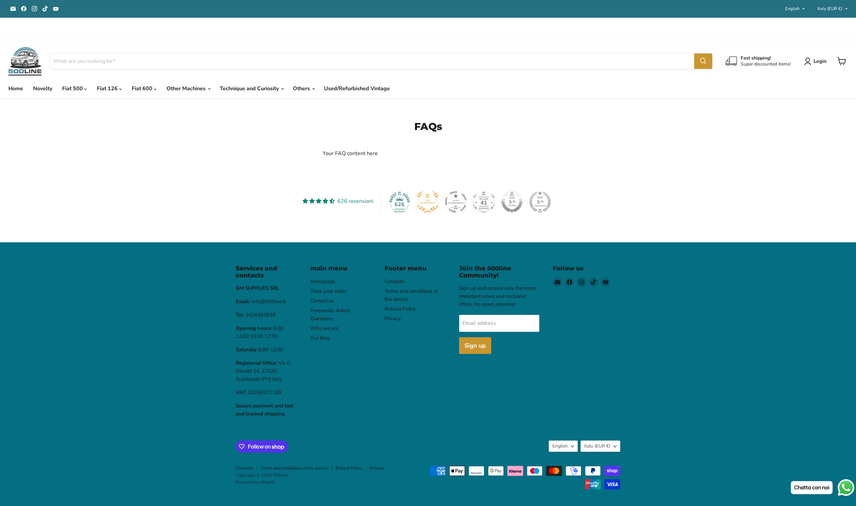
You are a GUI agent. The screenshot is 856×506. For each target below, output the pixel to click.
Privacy (393, 318)
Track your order (328, 291)
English (792, 9)
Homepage (322, 281)
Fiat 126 (108, 88)
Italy (830, 9)
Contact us (322, 300)
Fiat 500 (73, 88)
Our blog (320, 338)
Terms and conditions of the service (294, 468)
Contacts (394, 281)
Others (302, 88)
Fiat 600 (143, 88)
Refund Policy (400, 308)
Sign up (475, 346)
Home (15, 88)
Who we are (324, 328)
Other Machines (187, 88)
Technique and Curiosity (250, 88)
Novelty (42, 88)
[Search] (703, 61)
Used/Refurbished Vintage (357, 88)
